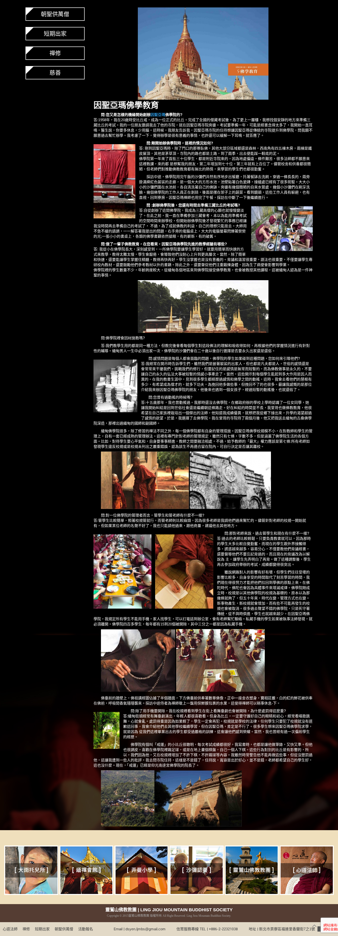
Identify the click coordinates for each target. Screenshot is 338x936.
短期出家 (55, 33)
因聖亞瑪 (110, 105)
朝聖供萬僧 (55, 14)
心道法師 (10, 929)
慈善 (55, 72)
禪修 (55, 53)
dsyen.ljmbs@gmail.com (145, 929)
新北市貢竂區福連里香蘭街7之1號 (294, 929)
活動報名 (85, 929)
